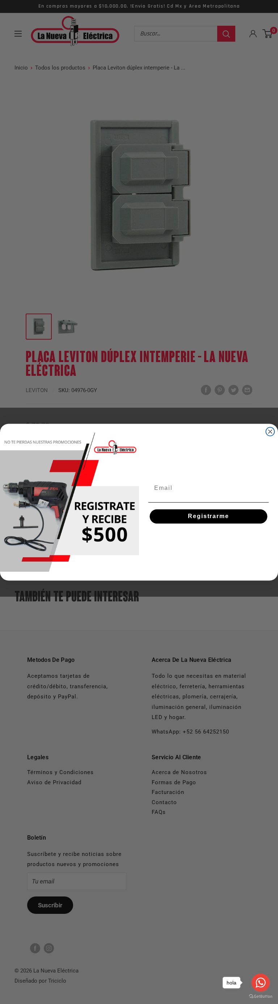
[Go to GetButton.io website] (260, 996)
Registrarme (208, 516)
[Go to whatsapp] (261, 983)
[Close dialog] (270, 431)
